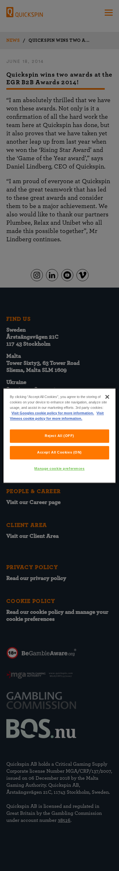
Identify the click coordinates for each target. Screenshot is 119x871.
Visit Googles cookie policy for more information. (52, 413)
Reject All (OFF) (59, 436)
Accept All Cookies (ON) (59, 452)
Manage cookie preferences (59, 468)
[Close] (107, 397)
